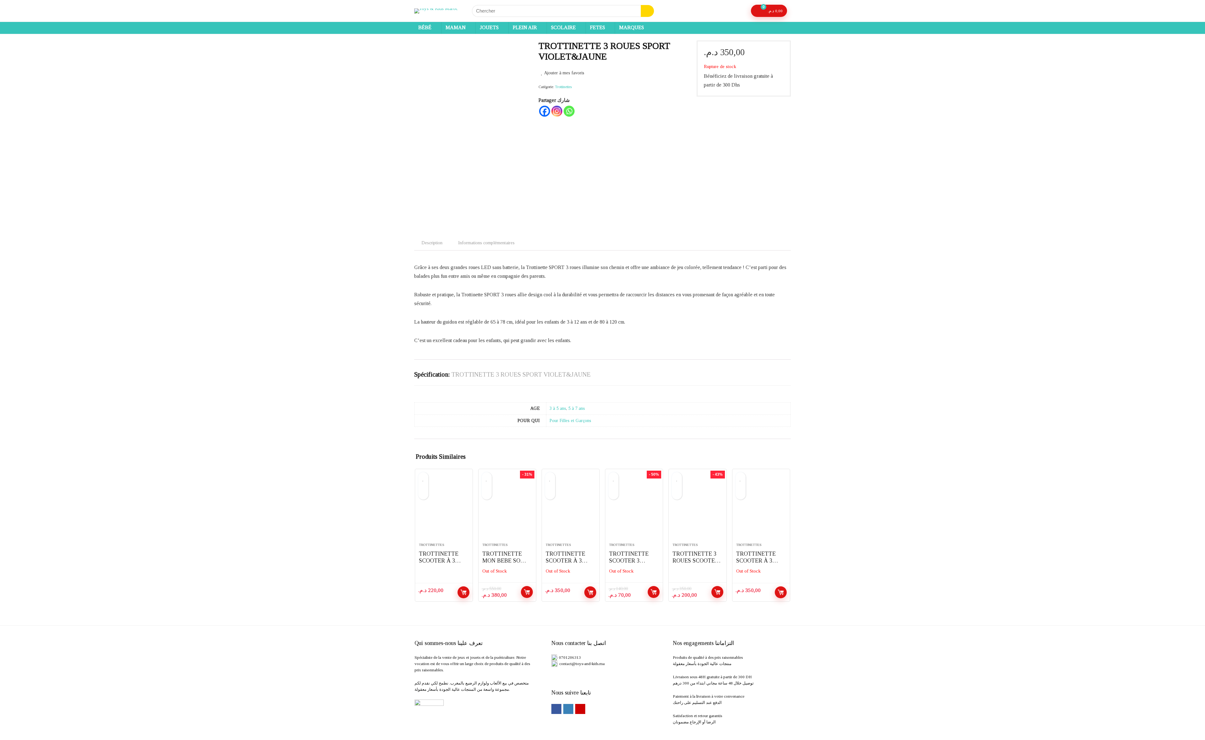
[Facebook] (544, 111)
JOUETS (489, 27)
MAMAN (456, 27)
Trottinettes (563, 87)
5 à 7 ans (576, 408)
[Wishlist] (740, 11)
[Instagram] (556, 111)
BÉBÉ (424, 27)
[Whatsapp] (569, 111)
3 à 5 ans (557, 408)
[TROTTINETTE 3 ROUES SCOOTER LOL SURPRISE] (697, 509)
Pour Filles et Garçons (570, 420)
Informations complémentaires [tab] (486, 242)
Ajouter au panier (463, 592)
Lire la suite (527, 592)
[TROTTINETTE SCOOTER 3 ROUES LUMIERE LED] (634, 509)
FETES (597, 27)
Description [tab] (431, 242)
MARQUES (631, 27)
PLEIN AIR (525, 27)
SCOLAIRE (563, 27)
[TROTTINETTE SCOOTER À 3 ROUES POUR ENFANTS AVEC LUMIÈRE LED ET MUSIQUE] (444, 509)
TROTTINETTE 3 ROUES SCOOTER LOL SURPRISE (695, 561)
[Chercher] (647, 11)
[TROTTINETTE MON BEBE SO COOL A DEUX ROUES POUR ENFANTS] (507, 509)
